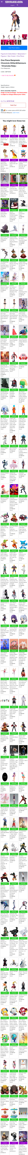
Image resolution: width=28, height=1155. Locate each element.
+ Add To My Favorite (8, 75)
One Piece (20, 56)
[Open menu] (1, 2)
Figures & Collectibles (8, 54)
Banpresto (21, 54)
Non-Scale (11, 56)
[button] (17, 5)
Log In (12, 5)
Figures (3, 56)
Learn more (16, 112)
